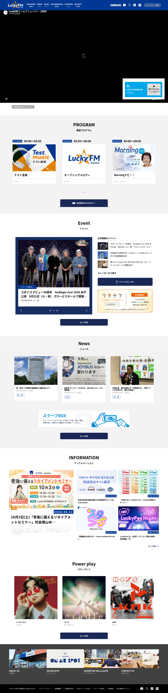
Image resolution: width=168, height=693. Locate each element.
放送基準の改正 (69, 688)
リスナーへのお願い (99, 688)
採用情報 (110, 688)
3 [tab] (57, 310)
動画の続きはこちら (21, 107)
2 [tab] (85, 192)
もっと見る (84, 322)
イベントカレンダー (127, 282)
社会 (67, 397)
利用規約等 (130, 92)
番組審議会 (58, 688)
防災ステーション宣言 (83, 688)
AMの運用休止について (123, 688)
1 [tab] (83, 192)
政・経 (20, 395)
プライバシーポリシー (45, 688)
